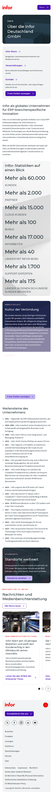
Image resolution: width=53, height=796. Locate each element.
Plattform (9, 746)
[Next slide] (48, 688)
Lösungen (9, 741)
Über (7, 761)
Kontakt (11, 80)
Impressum (22, 768)
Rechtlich (33, 768)
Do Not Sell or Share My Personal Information (24, 775)
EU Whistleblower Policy (15, 783)
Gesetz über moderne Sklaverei (18, 771)
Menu (41, 7)
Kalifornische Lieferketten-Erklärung (20, 779)
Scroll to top (45, 705)
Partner (8, 756)
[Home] (7, 7)
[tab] (39, 689)
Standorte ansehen (17, 578)
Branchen (9, 731)
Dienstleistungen (12, 751)
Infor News (13, 52)
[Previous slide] (33, 688)
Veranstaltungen (15, 66)
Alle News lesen (13, 606)
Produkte (9, 736)
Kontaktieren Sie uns (17, 714)
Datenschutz (10, 768)
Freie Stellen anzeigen (19, 94)
